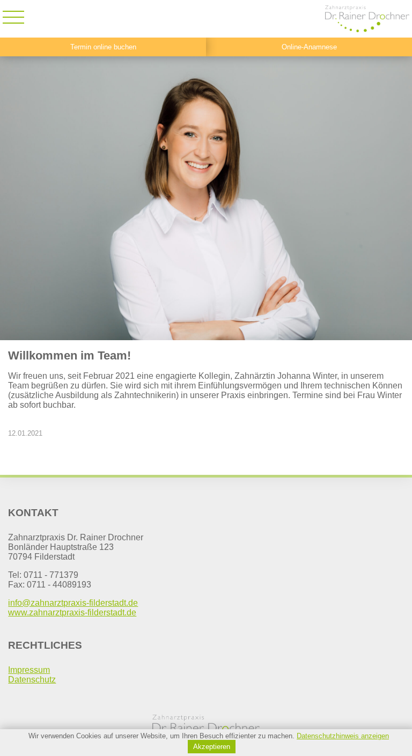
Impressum (29, 669)
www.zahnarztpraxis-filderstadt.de (72, 612)
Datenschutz (32, 679)
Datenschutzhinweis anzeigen (343, 736)
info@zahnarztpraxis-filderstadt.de (73, 602)
